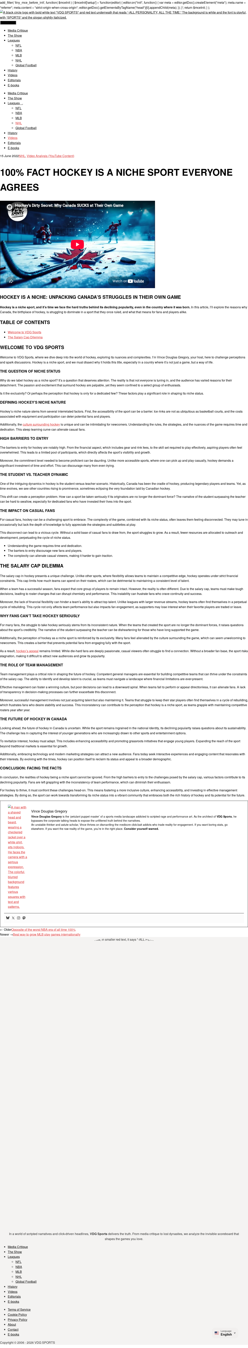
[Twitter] (13, 918)
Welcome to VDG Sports (24, 332)
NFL (19, 45)
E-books (13, 85)
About (12, 1324)
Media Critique (18, 30)
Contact (13, 1329)
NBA (19, 50)
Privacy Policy (17, 1319)
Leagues (14, 40)
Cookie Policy (17, 1314)
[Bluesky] (7, 918)
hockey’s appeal (27, 651)
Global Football (26, 65)
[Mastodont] (24, 918)
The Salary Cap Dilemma (25, 337)
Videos (12, 75)
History (12, 70)
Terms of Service (19, 1309)
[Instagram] (18, 918)
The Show (15, 35)
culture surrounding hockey (41, 424)
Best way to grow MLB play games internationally (46, 934)
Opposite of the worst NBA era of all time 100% (43, 929)
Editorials (14, 80)
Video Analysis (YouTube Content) (50, 156)
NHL (19, 60)
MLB (19, 55)
